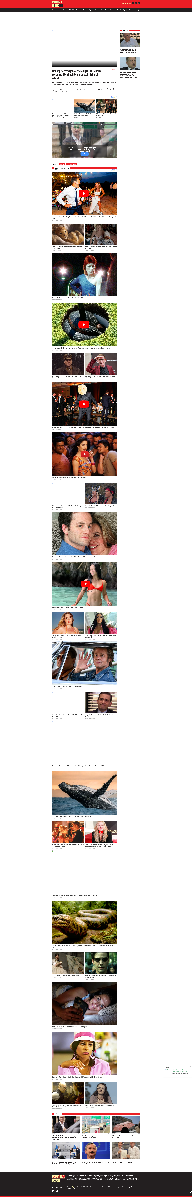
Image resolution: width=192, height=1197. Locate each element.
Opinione (78, 10)
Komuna (85, 10)
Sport (106, 10)
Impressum (55, 1191)
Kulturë (101, 10)
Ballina (54, 10)
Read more (85, 154)
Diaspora (112, 10)
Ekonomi (65, 10)
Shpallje (125, 10)
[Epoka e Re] (57, 6)
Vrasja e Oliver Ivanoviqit (71, 164)
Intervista (71, 10)
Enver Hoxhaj (62, 164)
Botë (96, 10)
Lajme (59, 10)
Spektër (119, 10)
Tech (130, 10)
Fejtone (91, 10)
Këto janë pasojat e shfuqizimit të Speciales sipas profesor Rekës (180, 1070)
